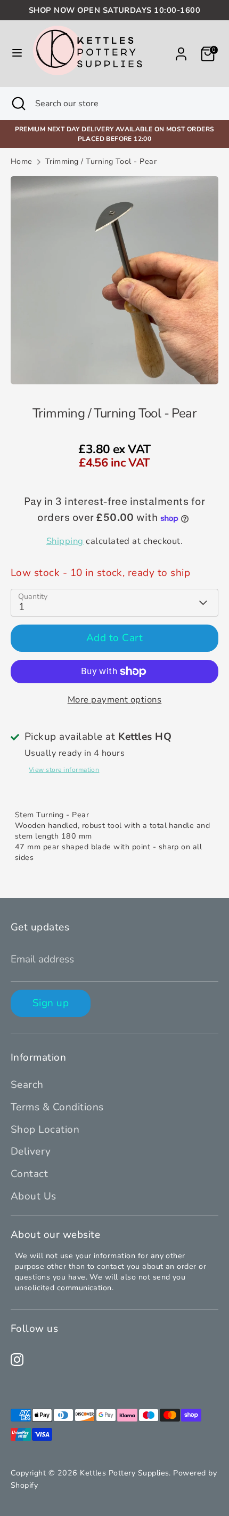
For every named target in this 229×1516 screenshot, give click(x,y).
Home (21, 161)
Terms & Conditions (57, 1107)
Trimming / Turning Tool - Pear (101, 161)
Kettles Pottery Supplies (124, 1473)
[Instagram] (17, 1359)
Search (27, 1085)
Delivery (31, 1151)
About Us (33, 1196)
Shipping (65, 541)
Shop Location (45, 1129)
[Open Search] (17, 103)
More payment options (115, 699)
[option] (114, 280)
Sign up (50, 1003)
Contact (29, 1174)
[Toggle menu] (17, 53)
